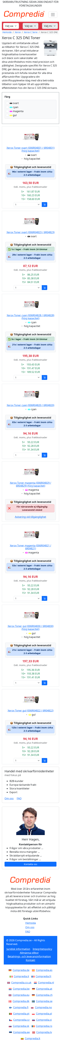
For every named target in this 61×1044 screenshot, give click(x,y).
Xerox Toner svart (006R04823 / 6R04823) (31, 232)
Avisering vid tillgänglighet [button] (30, 517)
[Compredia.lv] (34, 1032)
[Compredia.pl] (34, 1013)
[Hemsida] (30, 880)
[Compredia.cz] (11, 1020)
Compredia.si (44, 1019)
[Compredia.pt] (11, 1013)
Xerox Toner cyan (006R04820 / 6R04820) (30, 405)
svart (16, 103)
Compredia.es (44, 970)
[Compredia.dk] (11, 1001)
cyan (15, 107)
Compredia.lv (44, 1032)
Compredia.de (21, 970)
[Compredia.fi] (11, 1007)
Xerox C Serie (31, 32)
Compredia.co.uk (21, 982)
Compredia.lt (32, 1038)
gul (15, 115)
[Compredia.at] (34, 989)
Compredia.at (44, 988)
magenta (18, 111)
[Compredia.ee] (11, 1032)
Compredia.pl (44, 1013)
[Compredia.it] (12, 976)
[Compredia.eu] (11, 995)
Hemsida (7, 32)
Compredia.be (21, 988)
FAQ (19, 798)
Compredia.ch (44, 995)
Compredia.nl (46, 982)
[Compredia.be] (11, 989)
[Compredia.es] (34, 970)
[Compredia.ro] (34, 1026)
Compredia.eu (21, 995)
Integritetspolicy (42, 949)
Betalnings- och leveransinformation (29, 956)
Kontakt (30, 960)
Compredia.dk (21, 1001)
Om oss (9, 798)
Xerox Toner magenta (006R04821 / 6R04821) (30, 547)
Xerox (18, 32)
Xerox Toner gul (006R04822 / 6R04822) (30, 710)
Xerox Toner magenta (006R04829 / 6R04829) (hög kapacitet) (30, 484)
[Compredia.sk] (11, 1026)
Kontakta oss (30, 864)
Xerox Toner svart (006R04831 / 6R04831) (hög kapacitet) (31, 149)
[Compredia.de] (11, 970)
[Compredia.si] (34, 1020)
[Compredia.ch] (34, 995)
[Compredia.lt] (23, 1038)
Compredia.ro (44, 1026)
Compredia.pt (21, 1013)
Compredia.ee (21, 1032)
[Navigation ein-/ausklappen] (52, 14)
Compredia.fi (20, 1007)
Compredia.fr (43, 976)
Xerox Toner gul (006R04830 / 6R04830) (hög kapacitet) (30, 627)
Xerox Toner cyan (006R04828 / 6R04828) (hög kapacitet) (30, 317)
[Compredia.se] (34, 1001)
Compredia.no (43, 1007)
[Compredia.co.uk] (9, 982)
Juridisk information (18, 949)
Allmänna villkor (29, 952)
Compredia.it (21, 976)
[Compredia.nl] (36, 982)
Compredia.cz (21, 1019)
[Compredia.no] (33, 1007)
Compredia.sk (21, 1026)
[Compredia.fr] (34, 976)
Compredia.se (44, 1001)
